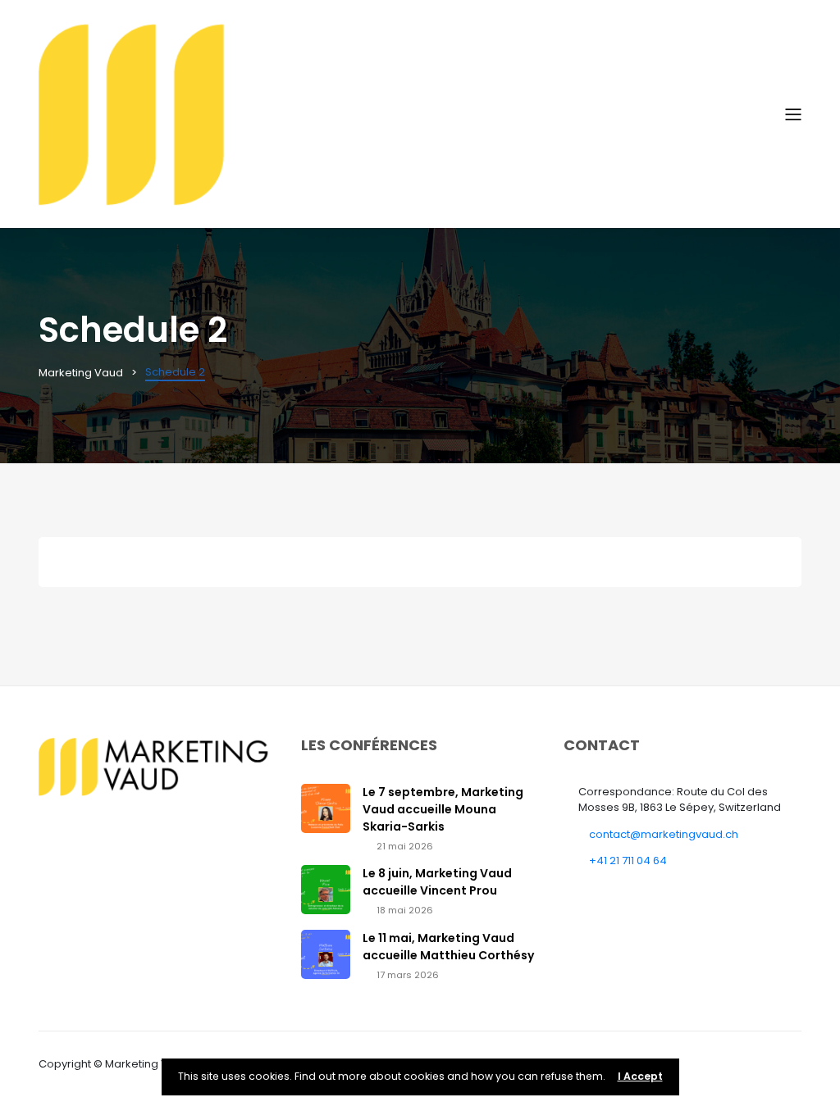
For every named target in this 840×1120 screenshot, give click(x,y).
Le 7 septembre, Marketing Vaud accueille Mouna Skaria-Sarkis (443, 809)
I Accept (640, 1076)
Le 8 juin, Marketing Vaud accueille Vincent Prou (437, 882)
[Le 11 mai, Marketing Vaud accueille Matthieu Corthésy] (325, 953)
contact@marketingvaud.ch (663, 834)
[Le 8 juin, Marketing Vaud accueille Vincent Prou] (325, 889)
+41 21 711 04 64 (628, 860)
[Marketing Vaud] (412, 113)
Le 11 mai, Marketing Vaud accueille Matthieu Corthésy (448, 946)
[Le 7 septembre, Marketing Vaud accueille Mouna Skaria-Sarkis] (325, 807)
